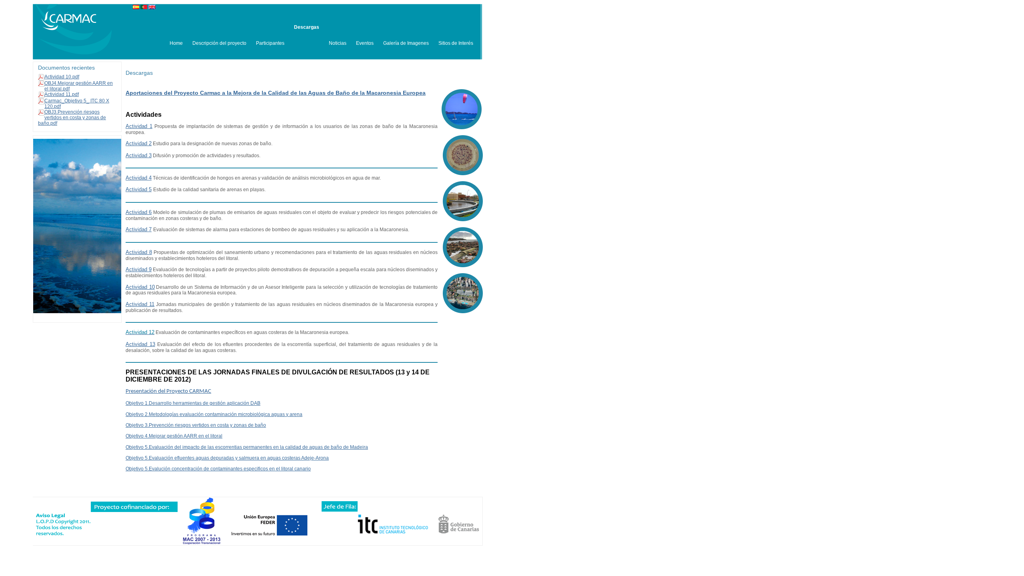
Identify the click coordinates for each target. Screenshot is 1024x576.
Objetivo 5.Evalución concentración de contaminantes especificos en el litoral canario (218, 469)
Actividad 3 (139, 155)
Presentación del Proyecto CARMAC (168, 391)
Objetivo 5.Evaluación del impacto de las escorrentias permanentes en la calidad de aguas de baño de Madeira (247, 447)
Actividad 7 (139, 229)
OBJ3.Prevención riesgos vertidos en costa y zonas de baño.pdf (72, 117)
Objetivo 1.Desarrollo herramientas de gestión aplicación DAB (193, 403)
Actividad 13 (140, 344)
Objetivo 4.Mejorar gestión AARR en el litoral (174, 436)
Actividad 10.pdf (61, 77)
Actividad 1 (139, 126)
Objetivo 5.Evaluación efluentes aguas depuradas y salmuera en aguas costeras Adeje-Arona (227, 458)
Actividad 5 (139, 189)
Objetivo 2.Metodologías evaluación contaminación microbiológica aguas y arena (214, 414)
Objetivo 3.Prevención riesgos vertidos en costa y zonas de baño (196, 425)
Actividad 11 (140, 304)
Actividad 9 (139, 269)
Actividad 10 (140, 287)
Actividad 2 (139, 143)
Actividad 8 (139, 252)
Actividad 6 (139, 212)
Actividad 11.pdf (61, 94)
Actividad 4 (139, 178)
